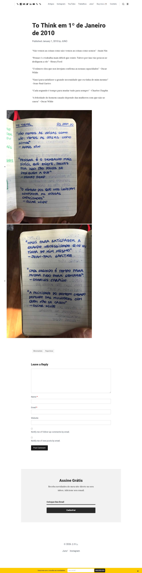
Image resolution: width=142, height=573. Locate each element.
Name (34, 396)
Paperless (49, 351)
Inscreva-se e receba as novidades (51, 570)
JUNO (64, 41)
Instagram (61, 4)
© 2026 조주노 (71, 544)
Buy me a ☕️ (102, 4)
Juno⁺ (91, 4)
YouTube (71, 4)
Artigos (51, 4)
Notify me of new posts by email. (45, 440)
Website (34, 418)
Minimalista (37, 351)
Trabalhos (82, 4)
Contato (113, 4)
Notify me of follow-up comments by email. (50, 431)
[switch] (127, 4)
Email (34, 407)
